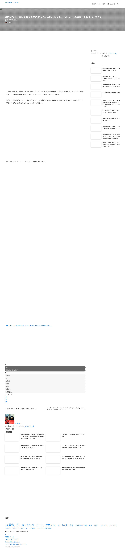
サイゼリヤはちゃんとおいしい (16, 544)
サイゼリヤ (113, 525)
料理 (90, 525)
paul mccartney (81, 525)
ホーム (7, 534)
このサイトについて (12, 539)
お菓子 (96, 525)
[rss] (109, 56)
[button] (6, 397)
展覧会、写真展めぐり (13, 370)
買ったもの (28, 525)
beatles (8, 528)
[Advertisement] (45, 346)
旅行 (22, 528)
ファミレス (39, 528)
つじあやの (32, 528)
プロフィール (29, 426)
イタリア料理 (48, 528)
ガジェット (16, 528)
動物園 (64, 525)
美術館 (8, 389)
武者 (7, 383)
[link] (6, 429)
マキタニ (18, 423)
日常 (7, 367)
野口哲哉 (9, 392)
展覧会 (8, 381)
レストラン (104, 525)
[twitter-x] (9, 429)
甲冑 (7, 386)
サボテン (50, 525)
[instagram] (13, 429)
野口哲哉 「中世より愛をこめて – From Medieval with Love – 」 (29, 325)
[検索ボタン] (118, 4)
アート (8, 375)
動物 (71, 525)
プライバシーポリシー (12, 542)
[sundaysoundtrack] (12, 4)
